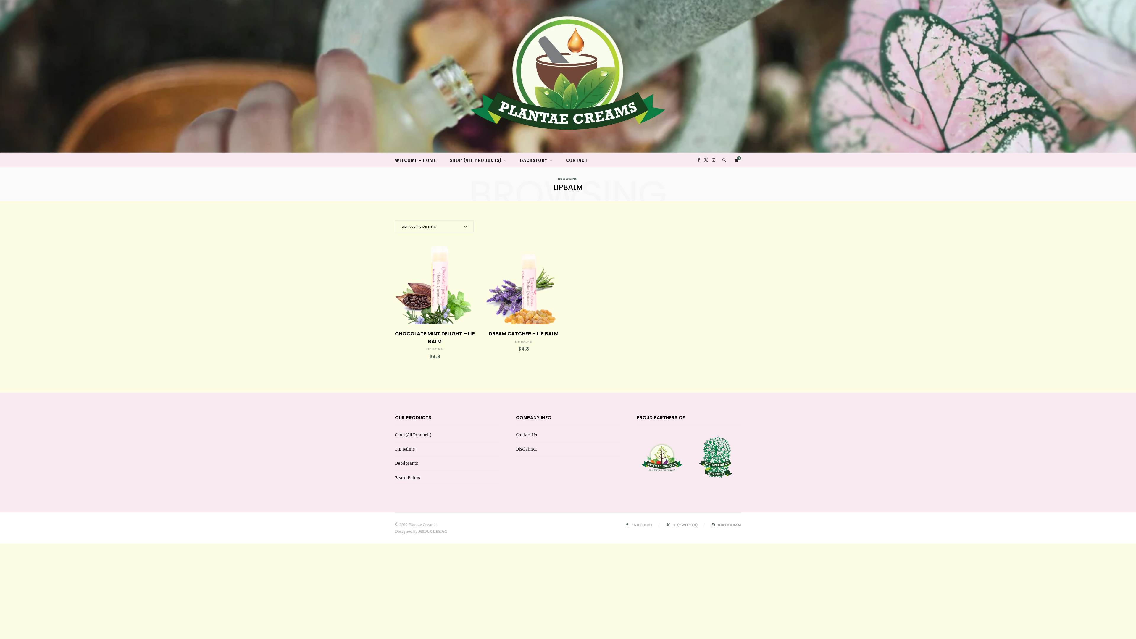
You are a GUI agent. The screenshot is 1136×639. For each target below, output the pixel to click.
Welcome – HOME (415, 160)
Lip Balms (434, 349)
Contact (577, 160)
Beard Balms (407, 477)
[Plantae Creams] (568, 67)
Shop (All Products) (475, 160)
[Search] (724, 160)
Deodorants (406, 463)
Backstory (534, 160)
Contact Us (526, 435)
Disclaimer (526, 449)
